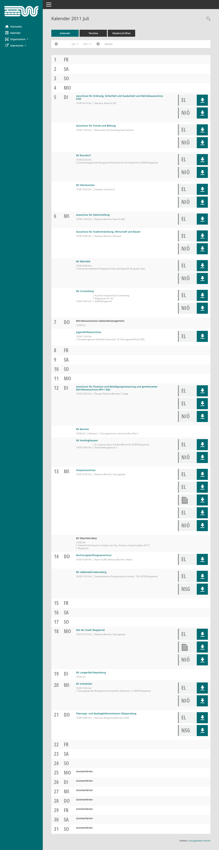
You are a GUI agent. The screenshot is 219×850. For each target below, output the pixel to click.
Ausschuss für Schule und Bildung (96, 125)
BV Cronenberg (85, 291)
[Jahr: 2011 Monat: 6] (56, 44)
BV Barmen (82, 429)
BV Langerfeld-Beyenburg (91, 672)
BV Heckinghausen (87, 440)
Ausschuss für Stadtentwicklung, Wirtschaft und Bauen (108, 231)
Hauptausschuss (85, 470)
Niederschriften (121, 33)
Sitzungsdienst (199, 840)
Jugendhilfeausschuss (88, 332)
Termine (93, 33)
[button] (21, 39)
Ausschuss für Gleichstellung (93, 214)
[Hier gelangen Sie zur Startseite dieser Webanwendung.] (21, 11)
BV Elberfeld (83, 261)
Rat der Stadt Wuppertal (90, 630)
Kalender (15, 32)
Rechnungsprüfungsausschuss (94, 555)
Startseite (16, 26)
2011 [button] (86, 44)
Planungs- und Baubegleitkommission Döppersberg (106, 713)
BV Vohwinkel (84, 683)
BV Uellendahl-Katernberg (91, 572)
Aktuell (109, 44)
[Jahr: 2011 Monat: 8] (98, 44)
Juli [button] (74, 44)
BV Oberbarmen (85, 185)
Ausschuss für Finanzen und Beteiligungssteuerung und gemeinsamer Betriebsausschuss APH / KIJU (117, 388)
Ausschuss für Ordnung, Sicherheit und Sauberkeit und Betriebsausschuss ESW (119, 97)
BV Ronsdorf (83, 155)
